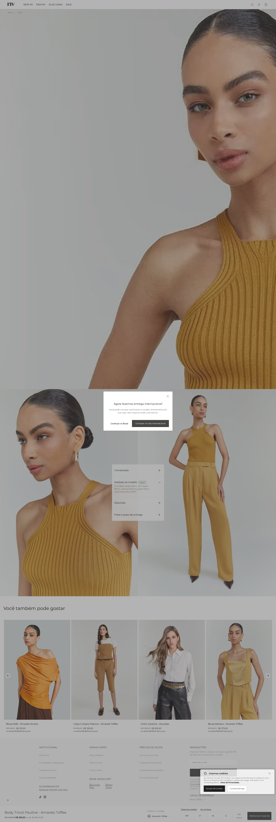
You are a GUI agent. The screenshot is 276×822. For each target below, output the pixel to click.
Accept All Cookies (214, 788)
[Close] (269, 773)
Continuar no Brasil (119, 423)
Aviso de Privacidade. (229, 782)
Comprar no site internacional (150, 423)
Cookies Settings (237, 788)
